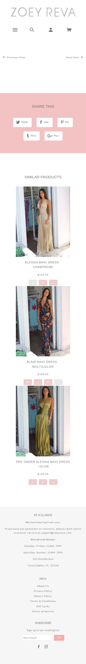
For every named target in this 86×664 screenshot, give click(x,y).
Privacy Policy (43, 591)
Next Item (73, 57)
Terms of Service (43, 611)
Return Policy (43, 596)
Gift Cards (43, 606)
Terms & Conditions (43, 601)
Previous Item (15, 57)
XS (27, 382)
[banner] (43, 11)
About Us (43, 586)
